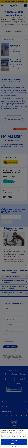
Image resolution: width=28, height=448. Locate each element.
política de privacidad (10, 437)
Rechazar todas (14, 443)
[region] (14, 438)
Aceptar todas (14, 440)
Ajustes (14, 446)
